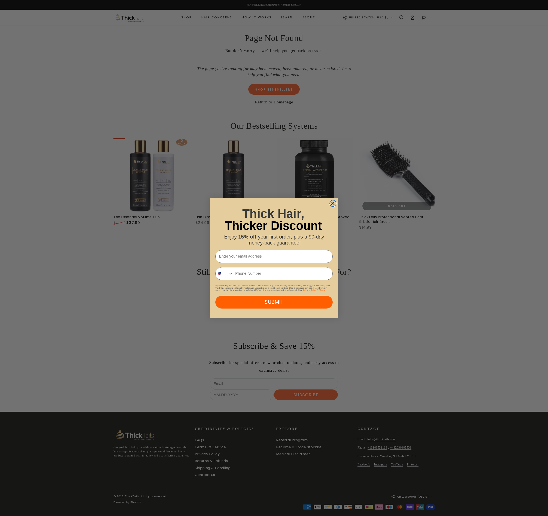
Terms (322, 290)
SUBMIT (274, 302)
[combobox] (224, 273)
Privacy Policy (309, 290)
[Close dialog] (333, 203)
